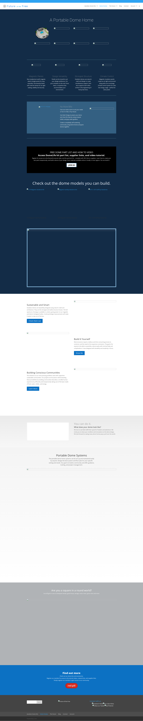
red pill (71, 685)
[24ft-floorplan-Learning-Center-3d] (61, 29)
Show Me (79, 353)
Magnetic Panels (36, 76)
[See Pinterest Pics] (109, 706)
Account (133, 6)
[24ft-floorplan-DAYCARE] (42, 44)
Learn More (33, 389)
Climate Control (107, 76)
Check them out (35, 321)
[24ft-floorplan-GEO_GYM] (101, 29)
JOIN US (71, 165)
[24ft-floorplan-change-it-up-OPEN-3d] (61, 44)
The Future (112, 6)
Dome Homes (103, 6)
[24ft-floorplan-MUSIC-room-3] (42, 38)
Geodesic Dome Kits (90, 6)
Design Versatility (59, 76)
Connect (126, 6)
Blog (120, 6)
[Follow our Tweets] (98, 706)
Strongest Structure (83, 76)
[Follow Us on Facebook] (97, 704)
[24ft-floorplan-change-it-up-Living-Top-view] (81, 44)
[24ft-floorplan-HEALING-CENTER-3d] (81, 29)
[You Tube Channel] (108, 704)
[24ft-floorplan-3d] (101, 44)
